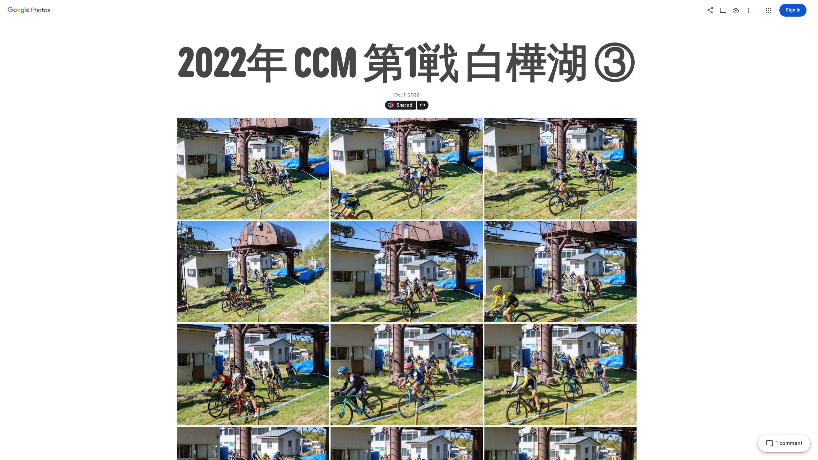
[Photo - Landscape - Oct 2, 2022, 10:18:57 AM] (406, 271)
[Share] (710, 10)
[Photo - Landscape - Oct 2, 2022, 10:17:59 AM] (253, 271)
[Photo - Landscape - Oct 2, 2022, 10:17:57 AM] (253, 168)
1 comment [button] (789, 443)
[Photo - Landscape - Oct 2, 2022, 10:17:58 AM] (406, 168)
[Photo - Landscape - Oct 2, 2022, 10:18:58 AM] (253, 374)
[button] (768, 10)
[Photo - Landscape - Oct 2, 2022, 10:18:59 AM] (406, 374)
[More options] (748, 10)
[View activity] (723, 10)
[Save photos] (735, 10)
